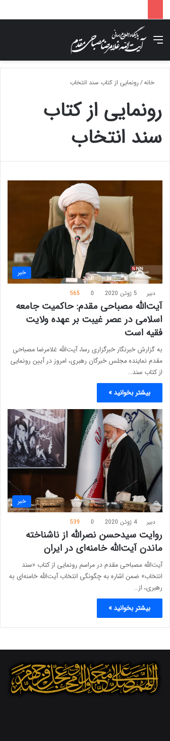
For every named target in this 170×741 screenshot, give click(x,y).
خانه (150, 83)
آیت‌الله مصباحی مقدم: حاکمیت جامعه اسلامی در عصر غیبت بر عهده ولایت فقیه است (89, 319)
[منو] (158, 43)
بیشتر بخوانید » (130, 392)
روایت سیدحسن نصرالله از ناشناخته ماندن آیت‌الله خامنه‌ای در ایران (94, 541)
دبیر (151, 293)
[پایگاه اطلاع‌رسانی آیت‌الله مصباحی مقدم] (108, 40)
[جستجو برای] (12, 43)
